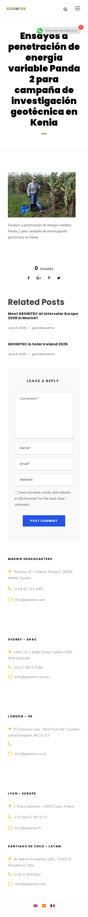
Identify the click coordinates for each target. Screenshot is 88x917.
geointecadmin (43, 328)
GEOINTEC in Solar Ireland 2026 (38, 344)
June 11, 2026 (17, 328)
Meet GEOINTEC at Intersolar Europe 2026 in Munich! (43, 316)
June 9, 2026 (17, 354)
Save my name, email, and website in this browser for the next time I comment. (43, 498)
